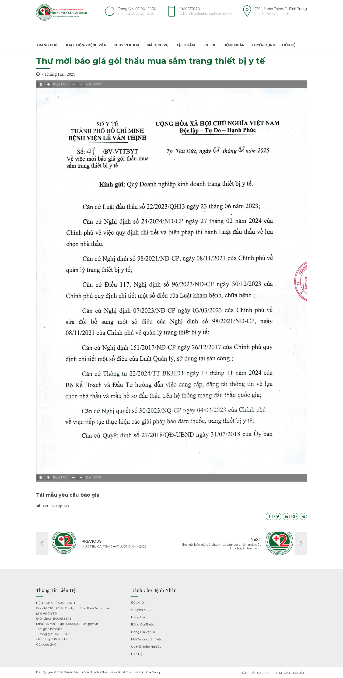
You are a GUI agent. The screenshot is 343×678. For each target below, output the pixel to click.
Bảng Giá (138, 617)
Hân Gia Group (150, 672)
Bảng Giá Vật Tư (143, 632)
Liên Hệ (288, 45)
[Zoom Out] (73, 84)
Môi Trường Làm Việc (147, 639)
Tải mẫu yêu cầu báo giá (67, 495)
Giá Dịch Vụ (157, 45)
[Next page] (48, 84)
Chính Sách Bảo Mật (289, 672)
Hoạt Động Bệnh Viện (85, 45)
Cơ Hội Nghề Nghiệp (146, 646)
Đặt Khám (185, 45)
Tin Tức (209, 45)
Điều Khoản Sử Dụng (254, 672)
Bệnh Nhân (234, 45)
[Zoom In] (80, 84)
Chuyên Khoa (126, 45)
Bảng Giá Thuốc (143, 624)
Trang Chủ (46, 45)
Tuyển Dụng (263, 45)
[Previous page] (40, 84)
